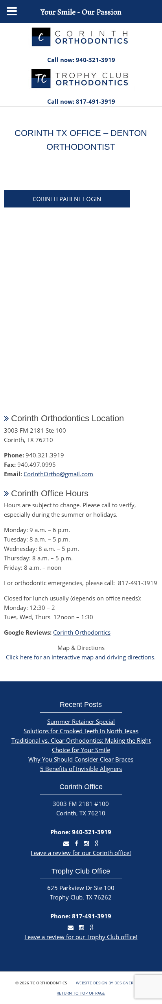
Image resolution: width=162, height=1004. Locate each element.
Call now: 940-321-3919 (81, 60)
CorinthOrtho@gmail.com (58, 474)
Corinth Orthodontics (81, 632)
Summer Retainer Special (81, 721)
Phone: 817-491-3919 (80, 916)
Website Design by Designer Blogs (111, 983)
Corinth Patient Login (67, 199)
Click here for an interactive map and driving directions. (81, 657)
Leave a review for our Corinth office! (81, 853)
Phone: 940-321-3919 (80, 832)
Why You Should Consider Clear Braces (80, 759)
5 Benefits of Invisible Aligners (81, 769)
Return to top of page (81, 993)
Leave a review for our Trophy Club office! (80, 937)
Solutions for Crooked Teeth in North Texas (81, 731)
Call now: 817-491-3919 (81, 101)
